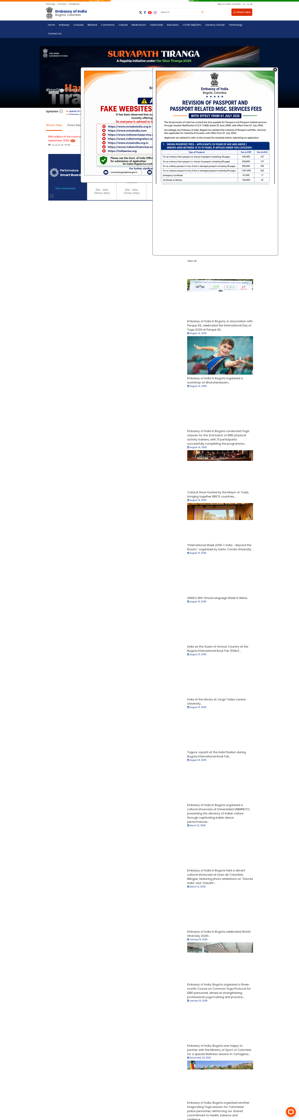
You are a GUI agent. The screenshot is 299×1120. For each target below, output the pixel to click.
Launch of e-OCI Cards (62, 175)
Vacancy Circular (215, 24)
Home (51, 24)
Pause (61, 135)
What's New (243, 12)
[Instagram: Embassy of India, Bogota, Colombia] (180, 12)
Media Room (139, 24)
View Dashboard (65, 307)
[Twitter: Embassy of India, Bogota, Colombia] (165, 12)
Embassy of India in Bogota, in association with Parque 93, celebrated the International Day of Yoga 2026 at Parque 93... (220, 316)
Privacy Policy (80, 457)
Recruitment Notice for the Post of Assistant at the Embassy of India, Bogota (95, 228)
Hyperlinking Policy (121, 457)
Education (173, 24)
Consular (78, 24)
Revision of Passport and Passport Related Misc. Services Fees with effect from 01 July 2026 (103, 200)
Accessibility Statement (147, 457)
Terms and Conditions (58, 457)
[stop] (52, 318)
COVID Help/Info (192, 24)
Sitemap (50, 4)
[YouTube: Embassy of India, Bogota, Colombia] (174, 12)
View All (176, 260)
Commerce (107, 24)
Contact (62, 4)
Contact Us (54, 33)
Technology (235, 24)
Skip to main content (229, 4)
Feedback (74, 4)
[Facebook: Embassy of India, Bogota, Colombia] (170, 12)
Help (166, 457)
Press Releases (77, 148)
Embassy (64, 24)
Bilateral (92, 24)
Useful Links (156, 24)
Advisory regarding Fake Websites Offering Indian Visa (81, 187)
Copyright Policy (100, 457)
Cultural (123, 24)
